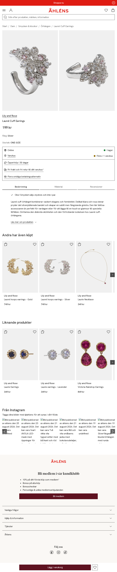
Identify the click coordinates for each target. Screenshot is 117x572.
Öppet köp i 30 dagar (18, 162)
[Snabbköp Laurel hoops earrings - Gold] (5, 244)
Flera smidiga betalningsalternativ (24, 176)
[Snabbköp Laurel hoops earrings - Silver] (42, 244)
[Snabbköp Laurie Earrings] (5, 331)
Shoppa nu (58, 2)
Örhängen (46, 26)
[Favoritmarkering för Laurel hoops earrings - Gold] (34, 244)
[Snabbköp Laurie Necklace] (79, 244)
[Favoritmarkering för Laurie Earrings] (34, 331)
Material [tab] (59, 186)
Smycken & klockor (28, 26)
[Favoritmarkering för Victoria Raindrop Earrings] (108, 331)
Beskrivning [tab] (21, 186)
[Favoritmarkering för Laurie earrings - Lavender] (71, 331)
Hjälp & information (14, 518)
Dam (12, 26)
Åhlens (8, 534)
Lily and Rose (9, 115)
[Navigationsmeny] (4, 10)
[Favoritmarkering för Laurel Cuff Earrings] (95, 567)
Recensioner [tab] (96, 186)
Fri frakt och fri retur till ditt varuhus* (26, 169)
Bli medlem (58, 496)
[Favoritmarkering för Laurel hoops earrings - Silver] (71, 244)
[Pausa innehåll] (113, 3)
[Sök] (5, 17)
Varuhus (12, 155)
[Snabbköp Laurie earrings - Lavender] (42, 331)
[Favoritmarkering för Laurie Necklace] (108, 244)
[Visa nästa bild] (111, 274)
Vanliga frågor (12, 510)
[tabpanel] (58, 207)
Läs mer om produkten (22, 222)
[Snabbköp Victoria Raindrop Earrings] (79, 331)
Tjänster (9, 526)
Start (4, 26)
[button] (11, 430)
